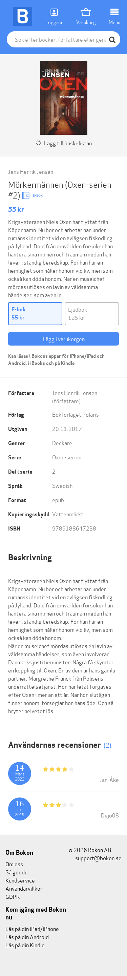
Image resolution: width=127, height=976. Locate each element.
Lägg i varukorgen (64, 338)
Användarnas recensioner (59, 745)
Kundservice (20, 880)
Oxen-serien (66, 457)
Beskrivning (30, 557)
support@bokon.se (98, 857)
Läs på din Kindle (25, 945)
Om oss (14, 864)
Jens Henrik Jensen (30, 171)
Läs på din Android (27, 936)
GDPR (12, 896)
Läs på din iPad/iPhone (32, 928)
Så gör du (16, 872)
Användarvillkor (23, 888)
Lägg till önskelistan (68, 143)
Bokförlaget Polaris (75, 414)
